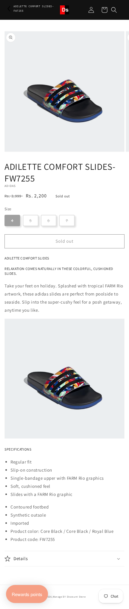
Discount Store (76, 596)
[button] (114, 9)
